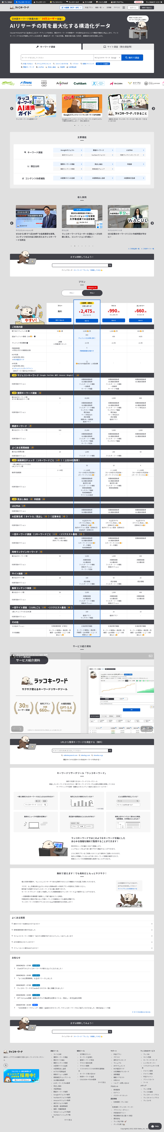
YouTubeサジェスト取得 (62, 1097)
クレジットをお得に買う (86, 338)
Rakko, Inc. (141, 1129)
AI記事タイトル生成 (60, 1066)
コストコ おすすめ (61, 63)
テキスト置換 (84, 1066)
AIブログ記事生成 (60, 1071)
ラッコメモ (147, 1100)
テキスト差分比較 (86, 1063)
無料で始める (147, 7)
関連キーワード (28, 67)
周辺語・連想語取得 (61, 1106)
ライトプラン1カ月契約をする (127, 889)
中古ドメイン (148, 1076)
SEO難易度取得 (59, 1080)
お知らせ (117, 1080)
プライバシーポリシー (121, 1110)
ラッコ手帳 (147, 1089)
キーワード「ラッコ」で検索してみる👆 (88, 270)
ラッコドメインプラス (151, 1097)
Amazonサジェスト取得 (62, 1100)
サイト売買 (147, 1057)
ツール (145, 1082)
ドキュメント (18, 368)
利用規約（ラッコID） (121, 1102)
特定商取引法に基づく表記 (123, 1115)
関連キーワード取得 (61, 1092)
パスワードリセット (121, 1095)
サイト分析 (57, 1054)
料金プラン (89, 7)
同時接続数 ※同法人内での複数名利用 (21, 349)
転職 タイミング (88, 63)
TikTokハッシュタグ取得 (62, 1112)
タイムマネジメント (44, 63)
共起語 (62, 67)
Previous (11, 108)
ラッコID (146, 1054)
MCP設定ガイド (18, 359)
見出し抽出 (52, 67)
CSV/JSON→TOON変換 (88, 1079)
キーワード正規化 (86, 1057)
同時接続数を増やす (87, 351)
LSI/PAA (41, 67)
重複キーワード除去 (87, 1060)
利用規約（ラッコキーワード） (123, 1107)
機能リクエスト (119, 1077)
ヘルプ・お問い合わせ (121, 1083)
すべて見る (68, 1120)
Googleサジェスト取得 (62, 1094)
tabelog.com (85, 755)
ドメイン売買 (148, 1074)
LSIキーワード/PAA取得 (62, 1083)
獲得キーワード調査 (61, 1057)
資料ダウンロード (120, 1060)
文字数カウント (85, 1054)
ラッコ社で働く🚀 (120, 1121)
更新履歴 (117, 1074)
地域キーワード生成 (87, 1076)
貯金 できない (28, 63)
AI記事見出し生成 (60, 1068)
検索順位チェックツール (62, 1077)
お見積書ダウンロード (121, 1071)
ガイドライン (28, 368)
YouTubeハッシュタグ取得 (61, 1116)
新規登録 (117, 1089)
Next (153, 108)
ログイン (133, 7)
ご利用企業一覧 (134, 249)
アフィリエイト (148, 1079)
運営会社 (117, 1118)
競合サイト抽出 (59, 1060)
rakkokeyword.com (70, 755)
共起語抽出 (57, 1089)
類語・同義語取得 (60, 1109)
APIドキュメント (119, 1066)
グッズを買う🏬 (119, 1124)
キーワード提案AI (103, 64)
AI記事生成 (72, 67)
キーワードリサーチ (150, 1060)
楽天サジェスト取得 (61, 1103)
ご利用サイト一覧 (148, 249)
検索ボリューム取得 (61, 1074)
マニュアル (117, 1063)
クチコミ (117, 7)
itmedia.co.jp (98, 755)
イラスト (75, 63)
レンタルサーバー (149, 1063)
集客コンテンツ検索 (61, 1063)
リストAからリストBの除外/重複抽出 (91, 1069)
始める (87, 321)
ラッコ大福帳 (148, 1092)
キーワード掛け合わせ (87, 1074)
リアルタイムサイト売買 (150, 1067)
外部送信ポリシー (120, 1113)
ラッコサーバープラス (151, 1095)
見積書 (109, 7)
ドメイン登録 (148, 1071)
